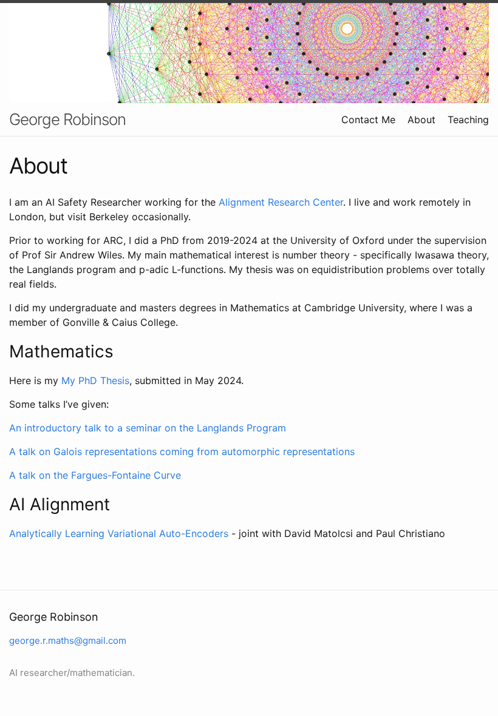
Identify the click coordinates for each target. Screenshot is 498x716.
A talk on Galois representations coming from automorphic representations (182, 451)
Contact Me (368, 119)
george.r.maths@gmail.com (67, 640)
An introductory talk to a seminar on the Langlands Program (147, 428)
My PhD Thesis (95, 380)
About (421, 119)
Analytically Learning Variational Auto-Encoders (118, 533)
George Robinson (67, 119)
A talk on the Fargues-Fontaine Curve (95, 475)
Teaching (468, 119)
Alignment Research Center (281, 202)
